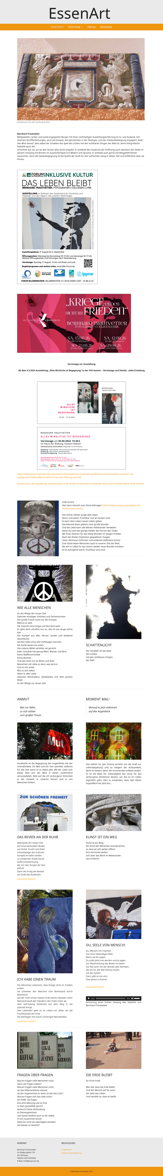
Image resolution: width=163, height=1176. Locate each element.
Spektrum (74, 27)
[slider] (137, 998)
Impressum (67, 1149)
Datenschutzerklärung (72, 1153)
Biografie (106, 27)
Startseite (57, 27)
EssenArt (79, 13)
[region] (81, 1169)
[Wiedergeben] (89, 998)
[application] (113, 998)
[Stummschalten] (132, 998)
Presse (92, 27)
